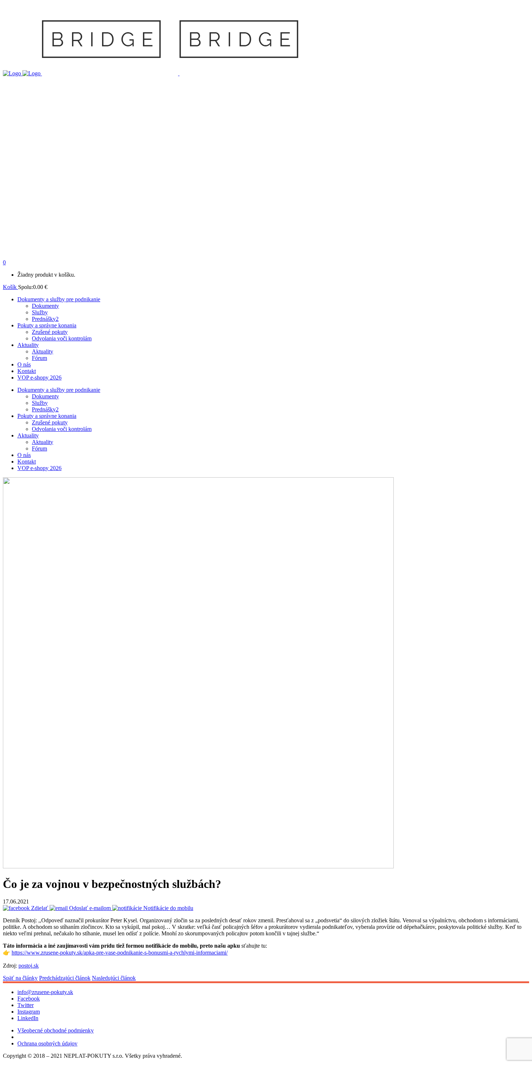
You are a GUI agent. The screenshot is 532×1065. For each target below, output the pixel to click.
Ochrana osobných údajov (47, 1043)
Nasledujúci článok (114, 978)
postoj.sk (28, 966)
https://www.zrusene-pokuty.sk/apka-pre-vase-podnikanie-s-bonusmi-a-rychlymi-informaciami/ (120, 952)
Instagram (28, 1012)
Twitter (25, 1005)
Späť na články (20, 978)
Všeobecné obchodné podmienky (55, 1030)
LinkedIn (27, 1018)
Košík (10, 287)
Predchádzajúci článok (64, 978)
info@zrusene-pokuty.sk (45, 992)
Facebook (28, 998)
